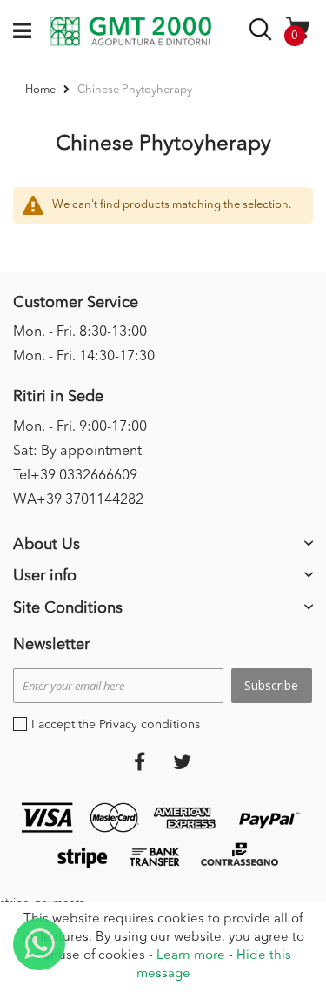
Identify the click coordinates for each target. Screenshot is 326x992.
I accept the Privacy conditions (115, 725)
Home (41, 90)
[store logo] (131, 31)
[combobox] (263, 32)
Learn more (190, 955)
